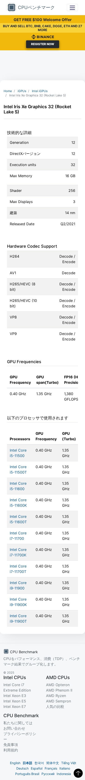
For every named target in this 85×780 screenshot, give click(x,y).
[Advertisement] (42, 65)
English (15, 763)
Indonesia (64, 774)
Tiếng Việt (68, 763)
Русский (47, 774)
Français (51, 768)
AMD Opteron (58, 684)
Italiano (64, 768)
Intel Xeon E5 (14, 701)
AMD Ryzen (56, 695)
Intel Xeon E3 (14, 695)
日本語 (27, 763)
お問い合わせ (14, 728)
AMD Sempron (58, 701)
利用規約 (10, 750)
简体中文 (52, 763)
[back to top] (78, 773)
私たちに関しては (17, 723)
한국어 (39, 763)
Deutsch (22, 768)
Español (36, 768)
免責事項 (10, 744)
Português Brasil (27, 774)
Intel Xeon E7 (14, 706)
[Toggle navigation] (72, 7)
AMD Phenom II (59, 690)
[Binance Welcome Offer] (42, 36)
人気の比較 (55, 706)
